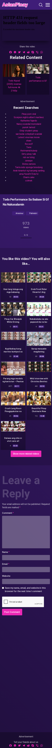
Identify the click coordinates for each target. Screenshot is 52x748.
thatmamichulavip (28, 150)
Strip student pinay (29, 130)
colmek (28, 180)
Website (6, 576)
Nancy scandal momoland (29, 124)
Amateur (19, 213)
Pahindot (33, 213)
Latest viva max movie (29, 137)
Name (6, 552)
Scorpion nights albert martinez (29, 117)
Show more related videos (26, 453)
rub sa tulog (28, 157)
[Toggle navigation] (47, 5)
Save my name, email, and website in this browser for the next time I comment (25, 590)
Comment (8, 513)
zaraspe (28, 160)
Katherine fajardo (29, 120)
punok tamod (28, 127)
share (28, 140)
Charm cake (28, 177)
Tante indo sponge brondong (29, 167)
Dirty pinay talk (29, 154)
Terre (28, 147)
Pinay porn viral (29, 114)
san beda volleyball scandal (29, 134)
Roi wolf (29, 144)
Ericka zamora (28, 164)
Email (5, 564)
